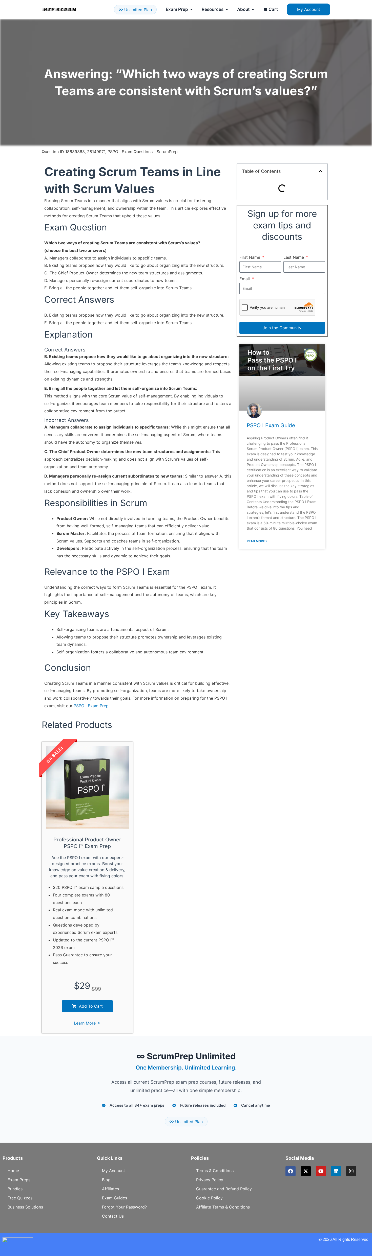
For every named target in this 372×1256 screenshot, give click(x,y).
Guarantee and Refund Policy (224, 1188)
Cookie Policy (209, 1197)
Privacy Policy (209, 1179)
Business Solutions (25, 1207)
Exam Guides (114, 1197)
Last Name (294, 257)
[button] (320, 171)
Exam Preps (19, 1179)
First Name (250, 257)
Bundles (15, 1188)
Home (13, 1170)
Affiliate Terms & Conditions (223, 1207)
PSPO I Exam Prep (91, 705)
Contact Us (113, 1216)
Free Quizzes (20, 1197)
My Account (113, 1170)
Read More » (257, 541)
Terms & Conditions (215, 1170)
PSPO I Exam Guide (271, 425)
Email (245, 278)
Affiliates (110, 1188)
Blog (106, 1179)
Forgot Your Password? (124, 1207)
